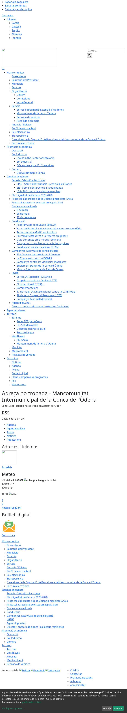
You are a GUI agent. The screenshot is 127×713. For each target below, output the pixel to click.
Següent (16, 507)
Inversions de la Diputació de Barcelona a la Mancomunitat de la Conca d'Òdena (54, 582)
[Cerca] (89, 55)
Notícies (11, 436)
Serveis (11, 563)
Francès (16, 37)
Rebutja (107, 708)
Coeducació (13, 612)
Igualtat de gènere (13, 589)
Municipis (12, 552)
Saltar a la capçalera (16, 2)
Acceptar (118, 708)
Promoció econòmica (14, 630)
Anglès (16, 30)
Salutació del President (20, 549)
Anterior (7, 507)
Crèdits (74, 670)
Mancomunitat (10, 541)
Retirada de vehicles (18, 664)
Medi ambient (15, 660)
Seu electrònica (16, 575)
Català (15, 23)
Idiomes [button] (11, 19)
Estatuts (11, 556)
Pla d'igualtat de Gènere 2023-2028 (27, 597)
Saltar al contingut (15, 5)
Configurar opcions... (13, 708)
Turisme (11, 649)
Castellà (16, 26)
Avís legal (75, 681)
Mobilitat (12, 656)
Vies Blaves (13, 653)
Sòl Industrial (14, 638)
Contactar (7, 15)
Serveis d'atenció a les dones (23, 593)
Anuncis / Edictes (17, 567)
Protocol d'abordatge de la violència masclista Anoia (37, 601)
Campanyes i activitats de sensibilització (30, 615)
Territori (6, 645)
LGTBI (10, 619)
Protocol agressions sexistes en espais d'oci (32, 604)
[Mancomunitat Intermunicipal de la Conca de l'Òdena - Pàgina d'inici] (29, 57)
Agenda (11, 425)
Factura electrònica (18, 586)
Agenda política (16, 428)
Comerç (11, 641)
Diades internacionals (19, 608)
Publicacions (14, 439)
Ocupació (12, 634)
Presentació (14, 545)
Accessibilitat (77, 685)
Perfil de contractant (19, 571)
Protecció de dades (81, 677)
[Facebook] (38, 670)
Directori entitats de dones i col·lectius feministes (35, 627)
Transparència (15, 578)
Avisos (10, 432)
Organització (14, 560)
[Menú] (3, 69)
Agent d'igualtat (16, 623)
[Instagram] (52, 670)
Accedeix (7, 467)
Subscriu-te (8, 535)
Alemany (17, 34)
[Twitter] (25, 670)
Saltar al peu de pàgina (18, 9)
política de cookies (31, 702)
